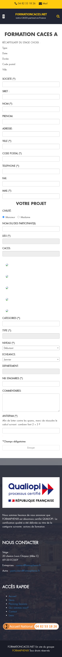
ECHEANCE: (9, 354)
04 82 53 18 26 (26, 3)
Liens (11, 615)
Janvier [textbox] (7, 359)
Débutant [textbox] (8, 348)
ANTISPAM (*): (10, 416)
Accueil (12, 596)
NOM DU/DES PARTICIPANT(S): (19, 223)
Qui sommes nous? (18, 607)
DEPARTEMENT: (10, 366)
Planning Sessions (18, 604)
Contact (13, 611)
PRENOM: (7, 116)
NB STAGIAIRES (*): (12, 378)
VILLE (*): (7, 141)
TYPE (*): (7, 330)
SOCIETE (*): (9, 78)
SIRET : (6, 91)
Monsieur (10, 217)
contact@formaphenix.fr (28, 565)
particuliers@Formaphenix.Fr (25, 570)
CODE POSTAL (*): (12, 153)
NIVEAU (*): (8, 343)
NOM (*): (7, 103)
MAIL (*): (7, 190)
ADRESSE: (7, 128)
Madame (25, 217)
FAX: (4, 178)
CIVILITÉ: (7, 210)
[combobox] (31, 348)
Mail (44, 3)
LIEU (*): (6, 235)
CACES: (6, 248)
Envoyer (31, 447)
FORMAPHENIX (20, 650)
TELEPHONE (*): (11, 166)
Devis (11, 600)
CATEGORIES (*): (11, 318)
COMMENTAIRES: (11, 390)
